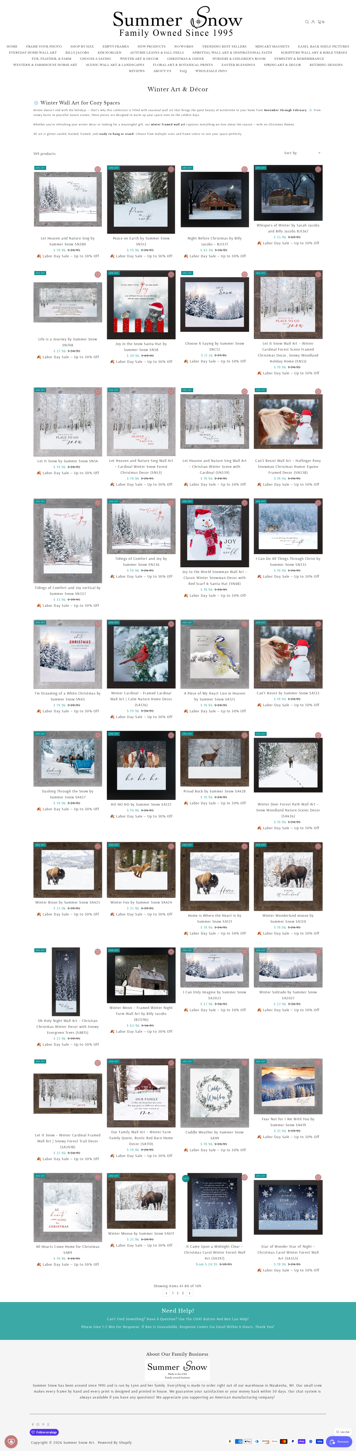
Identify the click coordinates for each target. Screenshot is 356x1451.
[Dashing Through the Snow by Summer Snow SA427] (67, 759)
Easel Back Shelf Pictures (323, 46)
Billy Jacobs (77, 52)
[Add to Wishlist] (97, 169)
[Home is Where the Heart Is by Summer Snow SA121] (214, 876)
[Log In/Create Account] (313, 22)
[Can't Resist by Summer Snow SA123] (288, 654)
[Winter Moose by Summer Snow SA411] (141, 1201)
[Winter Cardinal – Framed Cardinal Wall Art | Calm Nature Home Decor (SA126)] (141, 654)
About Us (162, 71)
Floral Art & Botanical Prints (183, 65)
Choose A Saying (95, 58)
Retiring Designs (326, 65)
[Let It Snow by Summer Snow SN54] (67, 421)
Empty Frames (116, 46)
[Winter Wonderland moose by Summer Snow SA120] (288, 876)
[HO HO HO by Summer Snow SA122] (141, 765)
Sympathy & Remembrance (299, 58)
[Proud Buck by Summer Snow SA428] (214, 759)
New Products (152, 46)
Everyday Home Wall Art (33, 52)
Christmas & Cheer (185, 58)
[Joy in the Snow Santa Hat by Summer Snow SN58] (141, 304)
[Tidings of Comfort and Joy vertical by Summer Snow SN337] (67, 540)
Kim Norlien (109, 52)
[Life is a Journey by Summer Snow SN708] (67, 302)
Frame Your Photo (44, 46)
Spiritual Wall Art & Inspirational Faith (232, 52)
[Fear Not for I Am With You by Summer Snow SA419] (288, 1086)
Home (12, 46)
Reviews (137, 71)
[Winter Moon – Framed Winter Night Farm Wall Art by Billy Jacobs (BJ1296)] (141, 975)
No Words (184, 46)
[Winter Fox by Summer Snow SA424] (141, 870)
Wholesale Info (211, 71)
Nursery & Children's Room (239, 58)
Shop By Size (82, 46)
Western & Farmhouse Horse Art (45, 65)
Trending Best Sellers (224, 46)
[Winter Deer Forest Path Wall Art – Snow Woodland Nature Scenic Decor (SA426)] (288, 765)
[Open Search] (307, 22)
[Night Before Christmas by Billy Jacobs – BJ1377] (214, 199)
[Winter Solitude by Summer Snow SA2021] (288, 967)
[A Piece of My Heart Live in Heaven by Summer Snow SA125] (214, 654)
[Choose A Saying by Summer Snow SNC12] (214, 304)
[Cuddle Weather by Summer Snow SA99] (214, 1092)
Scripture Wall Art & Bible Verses (314, 52)
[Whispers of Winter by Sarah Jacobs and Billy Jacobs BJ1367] (288, 193)
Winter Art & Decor (139, 58)
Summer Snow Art (78, 1442)
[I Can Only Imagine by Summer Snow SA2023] (214, 967)
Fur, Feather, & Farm (51, 58)
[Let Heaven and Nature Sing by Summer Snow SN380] (67, 199)
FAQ (183, 71)
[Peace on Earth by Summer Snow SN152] (141, 199)
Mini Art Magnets (272, 46)
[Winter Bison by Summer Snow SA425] (67, 870)
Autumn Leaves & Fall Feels (157, 52)
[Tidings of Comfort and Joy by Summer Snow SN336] (141, 526)
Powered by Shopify (115, 1442)
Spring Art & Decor (282, 65)
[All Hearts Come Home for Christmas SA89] (67, 1207)
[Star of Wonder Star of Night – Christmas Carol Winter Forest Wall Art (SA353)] (288, 1207)
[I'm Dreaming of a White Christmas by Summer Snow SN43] (67, 654)
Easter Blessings (238, 65)
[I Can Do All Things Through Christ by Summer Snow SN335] (288, 526)
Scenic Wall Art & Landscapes (115, 65)
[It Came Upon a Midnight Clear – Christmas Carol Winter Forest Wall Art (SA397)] (214, 1207)
